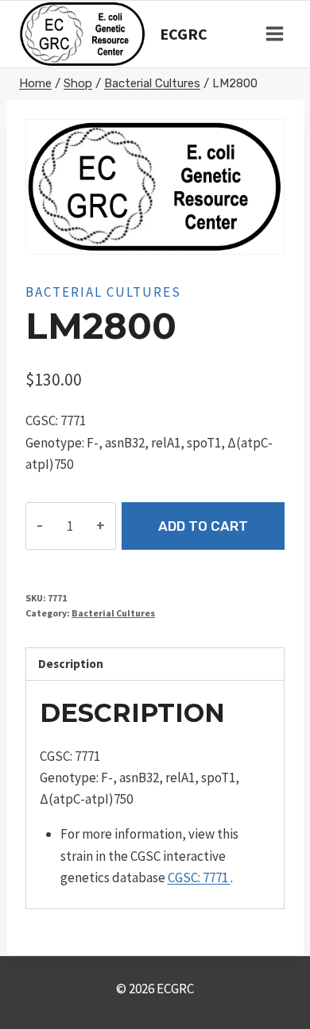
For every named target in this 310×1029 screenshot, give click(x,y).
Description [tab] (70, 663)
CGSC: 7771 (199, 877)
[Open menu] (274, 34)
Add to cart (203, 526)
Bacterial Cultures (103, 292)
